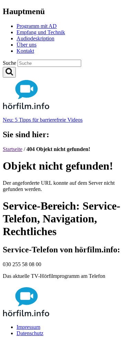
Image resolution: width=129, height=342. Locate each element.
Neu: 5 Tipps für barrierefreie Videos (43, 120)
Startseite (12, 149)
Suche (10, 63)
